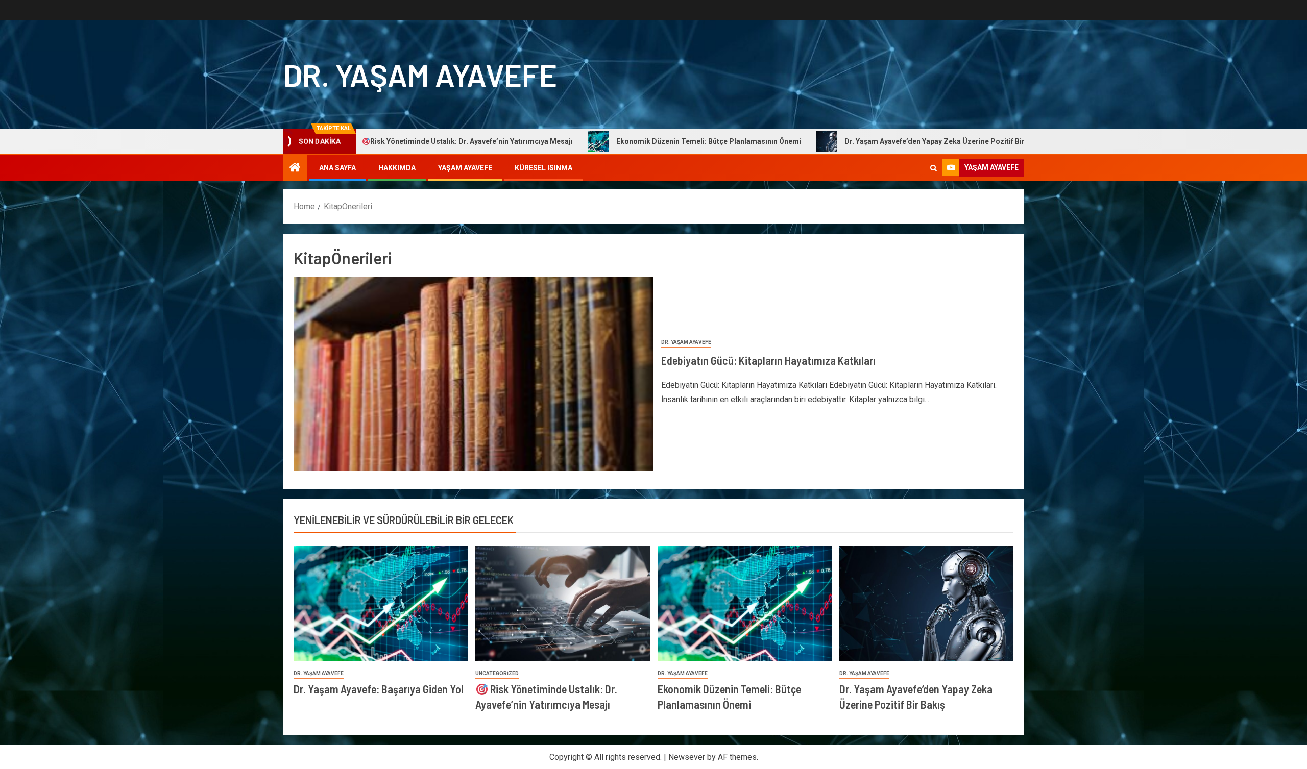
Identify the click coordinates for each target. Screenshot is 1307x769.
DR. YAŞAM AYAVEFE (420, 74)
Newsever (686, 757)
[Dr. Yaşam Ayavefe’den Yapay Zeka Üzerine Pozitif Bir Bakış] (926, 603)
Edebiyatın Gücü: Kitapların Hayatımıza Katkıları (768, 360)
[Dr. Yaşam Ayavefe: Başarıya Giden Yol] (381, 603)
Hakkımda (397, 168)
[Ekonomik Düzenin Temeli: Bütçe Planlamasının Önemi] (745, 603)
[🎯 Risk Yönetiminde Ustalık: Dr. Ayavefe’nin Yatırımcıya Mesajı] (562, 603)
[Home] (295, 168)
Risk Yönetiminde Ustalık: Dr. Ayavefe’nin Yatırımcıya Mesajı (411, 141)
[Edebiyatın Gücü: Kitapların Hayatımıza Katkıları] (474, 374)
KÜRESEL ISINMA (543, 168)
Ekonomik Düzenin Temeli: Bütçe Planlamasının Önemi (648, 141)
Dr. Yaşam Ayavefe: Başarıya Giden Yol (379, 689)
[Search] (933, 168)
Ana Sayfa (337, 168)
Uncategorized (497, 673)
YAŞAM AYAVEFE (465, 168)
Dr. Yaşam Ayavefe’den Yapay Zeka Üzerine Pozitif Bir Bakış (884, 141)
